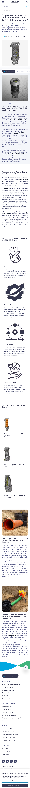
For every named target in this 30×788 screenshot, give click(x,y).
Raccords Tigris (7, 696)
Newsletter (5, 754)
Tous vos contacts (8, 751)
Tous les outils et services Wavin (12, 718)
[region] (15, 778)
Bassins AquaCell (7, 687)
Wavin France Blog (8, 712)
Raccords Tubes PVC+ (9, 693)
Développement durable (10, 735)
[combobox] (15, 6)
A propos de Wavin (8, 729)
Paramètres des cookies (15, 780)
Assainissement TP (8, 10)
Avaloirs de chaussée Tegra (11, 684)
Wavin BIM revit (7, 709)
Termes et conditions (8, 766)
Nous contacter (7, 748)
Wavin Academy (7, 707)
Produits (21, 71)
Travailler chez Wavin (9, 737)
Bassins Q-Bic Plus (8, 690)
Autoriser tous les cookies (15, 785)
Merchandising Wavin (9, 715)
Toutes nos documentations (11, 721)
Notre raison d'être (8, 732)
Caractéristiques (10, 71)
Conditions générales (9, 740)
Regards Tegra (6, 698)
